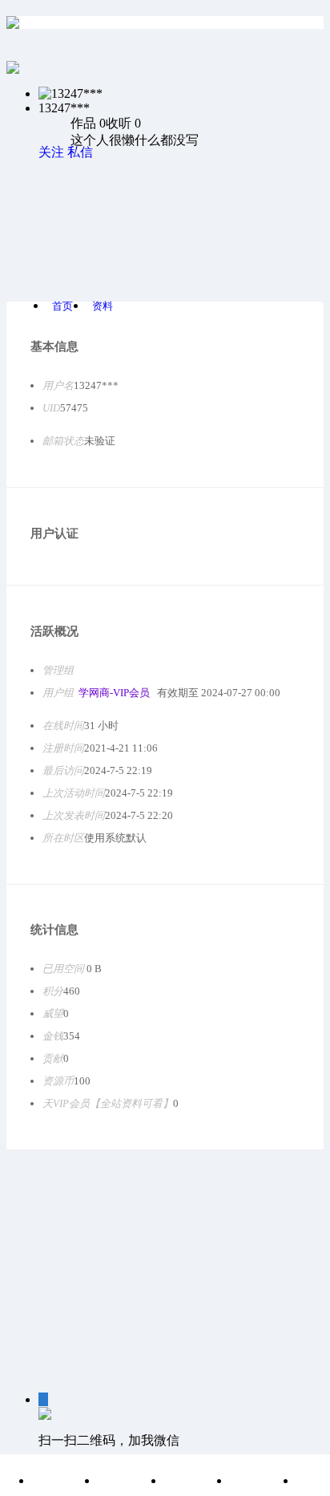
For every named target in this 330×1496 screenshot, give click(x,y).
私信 (80, 152)
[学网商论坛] (12, 22)
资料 (102, 306)
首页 (62, 306)
